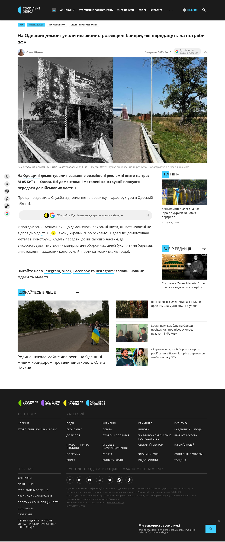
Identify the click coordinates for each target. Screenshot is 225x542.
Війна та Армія (113, 460)
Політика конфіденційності (38, 502)
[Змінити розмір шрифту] (205, 52)
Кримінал (145, 423)
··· (171, 10)
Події (70, 423)
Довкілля (73, 435)
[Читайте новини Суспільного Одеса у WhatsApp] (119, 480)
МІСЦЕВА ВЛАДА (35, 25)
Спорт (142, 10)
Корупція (109, 423)
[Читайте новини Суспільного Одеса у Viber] (99, 480)
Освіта (107, 429)
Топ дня (180, 460)
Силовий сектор (150, 444)
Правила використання (35, 496)
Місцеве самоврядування (84, 25)
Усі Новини (67, 10)
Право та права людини (77, 446)
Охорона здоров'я (115, 435)
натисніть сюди (115, 502)
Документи (26, 508)
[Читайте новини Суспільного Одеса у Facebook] (69, 480)
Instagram (105, 271)
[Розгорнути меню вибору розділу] (54, 10)
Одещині (31, 175)
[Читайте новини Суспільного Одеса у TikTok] (129, 480)
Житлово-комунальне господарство (154, 437)
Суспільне (114, 499)
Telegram (52, 271)
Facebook (81, 271)
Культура (156, 10)
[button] (7, 177)
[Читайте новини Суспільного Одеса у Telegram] (109, 480)
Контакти (25, 478)
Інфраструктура (57, 25)
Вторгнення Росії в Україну (96, 10)
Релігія (107, 454)
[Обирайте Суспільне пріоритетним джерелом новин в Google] (7, 213)
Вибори (143, 429)
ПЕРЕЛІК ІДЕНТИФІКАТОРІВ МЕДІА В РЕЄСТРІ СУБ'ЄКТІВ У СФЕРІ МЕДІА (37, 524)
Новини (23, 423)
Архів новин (26, 484)
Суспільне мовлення (33, 490)
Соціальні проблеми (189, 454)
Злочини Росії (148, 454)
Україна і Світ (125, 10)
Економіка (74, 429)
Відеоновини (148, 460)
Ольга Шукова (34, 52)
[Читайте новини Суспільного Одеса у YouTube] (89, 480)
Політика (73, 454)
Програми (25, 514)
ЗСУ (21, 25)
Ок (210, 528)
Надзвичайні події (188, 429)
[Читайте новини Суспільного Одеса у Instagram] (79, 480)
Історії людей (184, 444)
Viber (66, 271)
